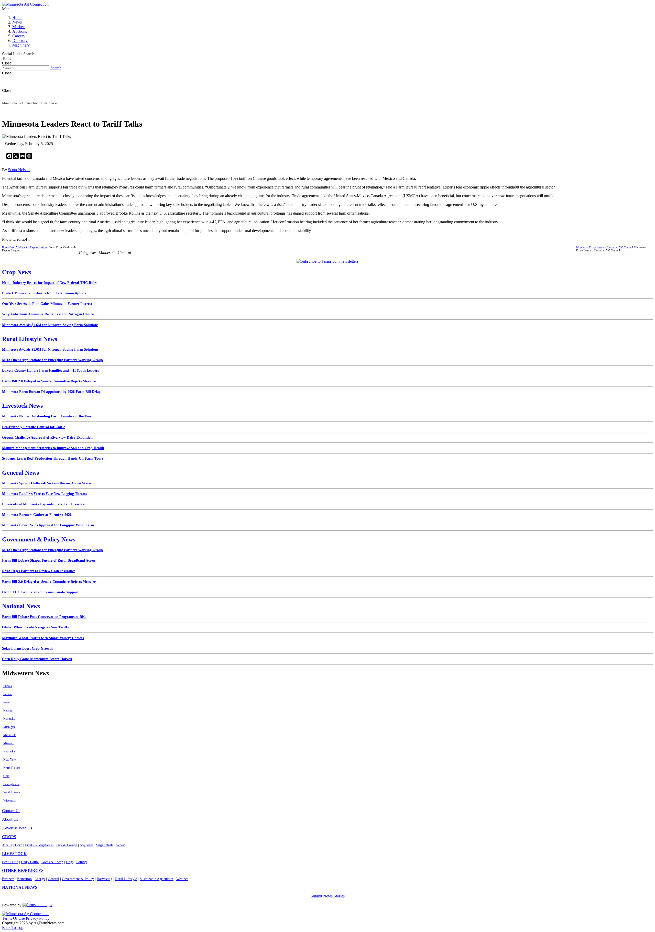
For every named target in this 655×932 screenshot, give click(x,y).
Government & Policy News (38, 539)
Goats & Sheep (52, 862)
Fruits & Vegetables (39, 845)
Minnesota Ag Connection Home (25, 103)
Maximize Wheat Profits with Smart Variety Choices (43, 638)
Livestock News (22, 405)
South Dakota (11, 792)
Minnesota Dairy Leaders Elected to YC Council (604, 247)
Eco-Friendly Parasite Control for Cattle (33, 427)
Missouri (8, 743)
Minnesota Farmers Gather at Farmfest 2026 (37, 515)
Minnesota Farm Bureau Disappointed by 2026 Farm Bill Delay (51, 392)
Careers (18, 36)
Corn (18, 845)
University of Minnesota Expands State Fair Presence (43, 504)
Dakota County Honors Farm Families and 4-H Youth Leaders (50, 370)
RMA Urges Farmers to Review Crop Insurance (38, 571)
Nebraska (9, 751)
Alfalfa (7, 845)
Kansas (7, 710)
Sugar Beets (104, 845)
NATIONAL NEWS (19, 887)
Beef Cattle (10, 862)
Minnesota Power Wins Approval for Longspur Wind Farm (48, 525)
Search (55, 68)
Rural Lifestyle (126, 879)
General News (20, 472)
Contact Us (11, 810)
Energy (40, 879)
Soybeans (86, 845)
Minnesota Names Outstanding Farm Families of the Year (46, 416)
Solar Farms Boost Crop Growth (27, 648)
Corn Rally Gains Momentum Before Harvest (37, 659)
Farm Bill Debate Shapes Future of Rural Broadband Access (48, 560)
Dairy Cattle (30, 862)
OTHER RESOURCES (22, 870)
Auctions (19, 31)
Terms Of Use (13, 918)
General (53, 879)
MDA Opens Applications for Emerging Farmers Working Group (52, 360)
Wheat (120, 845)
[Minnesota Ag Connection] (25, 4)
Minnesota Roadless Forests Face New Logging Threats (44, 494)
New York (9, 759)
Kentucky (9, 718)
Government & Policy (78, 879)
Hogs (69, 862)
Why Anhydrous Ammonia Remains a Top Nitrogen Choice (48, 314)
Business (8, 879)
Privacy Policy (37, 918)
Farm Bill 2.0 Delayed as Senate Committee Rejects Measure (49, 381)
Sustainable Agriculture (156, 879)
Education (24, 879)
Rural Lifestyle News (29, 339)
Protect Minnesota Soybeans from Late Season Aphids (44, 293)
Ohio (6, 776)
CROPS (9, 837)
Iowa (6, 702)
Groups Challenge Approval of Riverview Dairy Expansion (47, 437)
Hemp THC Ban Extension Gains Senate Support (40, 592)
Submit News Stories (328, 896)
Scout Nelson (19, 170)
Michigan (9, 727)
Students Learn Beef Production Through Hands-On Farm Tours (52, 458)
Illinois (7, 686)
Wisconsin (9, 800)
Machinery (21, 45)
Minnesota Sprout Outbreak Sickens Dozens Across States (46, 483)
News (17, 22)
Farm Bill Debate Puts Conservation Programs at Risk (44, 617)
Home (17, 17)
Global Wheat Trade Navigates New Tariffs (35, 627)
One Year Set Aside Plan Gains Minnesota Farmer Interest (47, 304)
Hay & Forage (66, 845)
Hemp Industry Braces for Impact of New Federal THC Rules (49, 283)
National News (21, 606)
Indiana (7, 694)
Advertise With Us (17, 828)
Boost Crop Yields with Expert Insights (25, 247)
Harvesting (104, 879)
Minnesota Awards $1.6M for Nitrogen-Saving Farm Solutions (50, 325)
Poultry (81, 862)
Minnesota (9, 735)
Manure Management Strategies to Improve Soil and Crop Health (53, 448)
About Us (10, 819)
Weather (182, 879)
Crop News (16, 272)
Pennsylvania (11, 784)
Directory (20, 40)
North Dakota (11, 768)
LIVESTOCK (14, 853)
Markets (18, 27)
